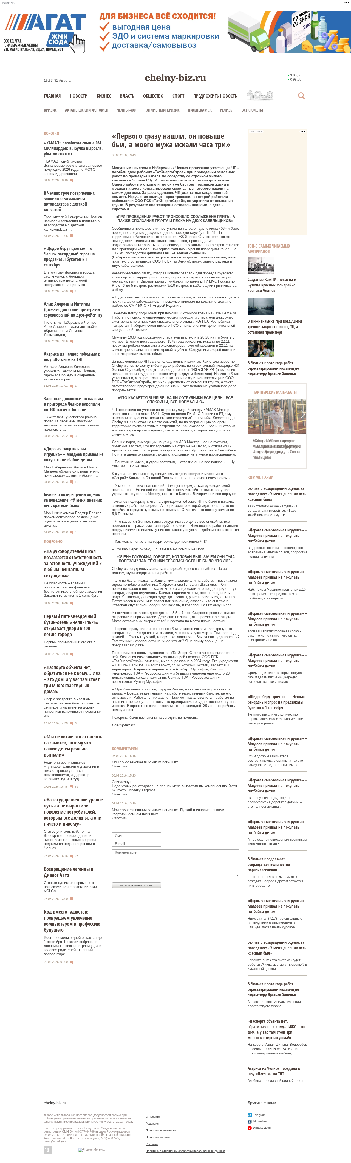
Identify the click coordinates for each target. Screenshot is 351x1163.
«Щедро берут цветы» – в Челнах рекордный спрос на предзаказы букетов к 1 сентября (69, 256)
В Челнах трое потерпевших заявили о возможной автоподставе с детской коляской (69, 201)
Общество (153, 96)
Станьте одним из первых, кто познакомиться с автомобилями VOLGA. (70, 887)
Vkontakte (260, 1121)
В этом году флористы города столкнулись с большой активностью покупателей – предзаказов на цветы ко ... (69, 278)
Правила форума (158, 1137)
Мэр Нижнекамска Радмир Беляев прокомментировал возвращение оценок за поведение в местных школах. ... (72, 519)
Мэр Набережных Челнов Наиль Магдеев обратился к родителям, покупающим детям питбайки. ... (71, 471)
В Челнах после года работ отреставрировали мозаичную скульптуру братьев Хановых (273, 368)
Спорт (178, 96)
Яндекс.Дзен (262, 1127)
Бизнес (104, 96)
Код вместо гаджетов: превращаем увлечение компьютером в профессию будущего (72, 920)
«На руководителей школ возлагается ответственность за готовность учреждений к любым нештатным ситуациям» (73, 563)
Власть (127, 96)
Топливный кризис (162, 110)
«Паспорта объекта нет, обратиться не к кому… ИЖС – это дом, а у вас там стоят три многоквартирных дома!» (72, 679)
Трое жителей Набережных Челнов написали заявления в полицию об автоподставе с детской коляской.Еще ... (73, 223)
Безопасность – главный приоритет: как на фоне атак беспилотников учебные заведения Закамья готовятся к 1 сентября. (73, 589)
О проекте (153, 1116)
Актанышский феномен (87, 110)
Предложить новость (215, 96)
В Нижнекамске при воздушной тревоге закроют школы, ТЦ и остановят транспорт (275, 326)
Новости (79, 96)
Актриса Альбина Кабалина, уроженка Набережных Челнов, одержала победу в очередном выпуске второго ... (70, 373)
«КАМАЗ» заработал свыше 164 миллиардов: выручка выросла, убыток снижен (73, 148)
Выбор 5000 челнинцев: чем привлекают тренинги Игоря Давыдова (277, 446)
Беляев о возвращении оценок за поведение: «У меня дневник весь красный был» (73, 499)
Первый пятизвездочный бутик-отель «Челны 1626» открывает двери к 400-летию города (71, 625)
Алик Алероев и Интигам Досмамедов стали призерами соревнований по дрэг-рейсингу (73, 309)
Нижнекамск (200, 110)
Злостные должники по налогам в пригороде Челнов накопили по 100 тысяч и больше (73, 404)
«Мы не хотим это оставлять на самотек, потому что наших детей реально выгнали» (73, 745)
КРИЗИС (50, 110)
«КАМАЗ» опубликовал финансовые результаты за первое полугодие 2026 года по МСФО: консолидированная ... (73, 167)
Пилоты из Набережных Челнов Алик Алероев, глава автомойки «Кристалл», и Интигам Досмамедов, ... (70, 328)
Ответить (119, 766)
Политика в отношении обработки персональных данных (185, 1151)
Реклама (152, 1144)
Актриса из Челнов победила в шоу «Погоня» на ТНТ (72, 356)
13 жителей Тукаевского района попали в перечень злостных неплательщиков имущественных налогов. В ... (72, 423)
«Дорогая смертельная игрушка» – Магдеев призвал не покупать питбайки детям (73, 454)
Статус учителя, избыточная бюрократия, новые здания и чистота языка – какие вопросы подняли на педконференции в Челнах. (70, 839)
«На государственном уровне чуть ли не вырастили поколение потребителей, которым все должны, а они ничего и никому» (73, 811)
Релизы (226, 110)
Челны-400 (126, 110)
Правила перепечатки (161, 1130)
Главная (52, 96)
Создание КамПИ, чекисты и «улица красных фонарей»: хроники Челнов (272, 285)
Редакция (152, 1123)
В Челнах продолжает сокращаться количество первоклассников (269, 864)
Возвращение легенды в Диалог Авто (69, 872)
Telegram (259, 1115)
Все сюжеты (252, 110)
